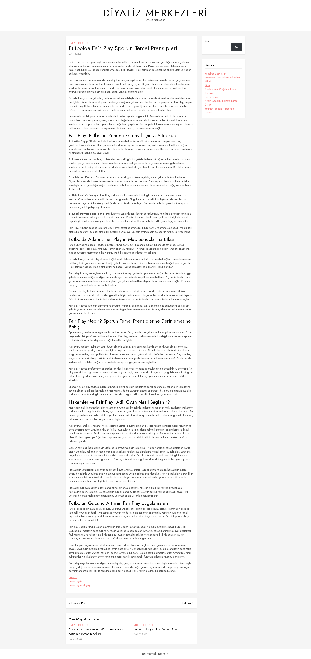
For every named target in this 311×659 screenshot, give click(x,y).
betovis (73, 577)
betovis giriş (75, 581)
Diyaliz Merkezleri (155, 13)
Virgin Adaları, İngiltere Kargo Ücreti (221, 103)
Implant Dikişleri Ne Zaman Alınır (156, 629)
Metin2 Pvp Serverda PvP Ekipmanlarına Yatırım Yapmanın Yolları (96, 631)
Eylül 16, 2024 (76, 53)
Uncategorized (78, 43)
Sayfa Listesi (211, 97)
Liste (207, 85)
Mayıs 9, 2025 (76, 639)
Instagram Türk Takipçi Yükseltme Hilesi (223, 79)
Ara (207, 41)
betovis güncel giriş (79, 585)
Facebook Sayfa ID (215, 74)
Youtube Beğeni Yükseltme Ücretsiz (219, 110)
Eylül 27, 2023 (140, 634)
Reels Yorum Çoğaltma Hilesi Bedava (220, 91)
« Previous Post (77, 603)
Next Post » (187, 603)
